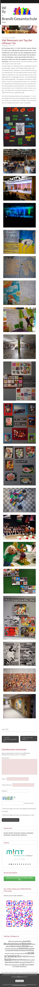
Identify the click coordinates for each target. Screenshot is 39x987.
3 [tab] (13, 864)
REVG (6, 964)
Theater (17, 966)
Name (4, 779)
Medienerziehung (18, 959)
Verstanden (19, 981)
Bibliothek (26, 943)
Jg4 (26, 953)
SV (23, 964)
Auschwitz (27, 941)
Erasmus (23, 950)
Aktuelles (5, 37)
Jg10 (17, 956)
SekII (20, 964)
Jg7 (6, 955)
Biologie (25, 946)
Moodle (6, 833)
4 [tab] (15, 864)
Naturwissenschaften (12, 962)
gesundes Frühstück (9, 953)
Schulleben (11, 37)
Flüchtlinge (30, 950)
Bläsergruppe (14, 948)
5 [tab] (17, 864)
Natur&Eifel (32, 959)
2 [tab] (11, 864)
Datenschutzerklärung (19, 985)
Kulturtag (32, 956)
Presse (27, 962)
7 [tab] (21, 864)
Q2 (33, 962)
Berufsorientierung (12, 943)
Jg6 (32, 952)
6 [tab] (19, 864)
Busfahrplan (23, 948)
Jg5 (29, 952)
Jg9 (12, 956)
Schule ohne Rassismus (13, 964)
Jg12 (25, 956)
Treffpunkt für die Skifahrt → (27, 738)
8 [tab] (23, 864)
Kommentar (6, 758)
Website (4, 791)
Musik (27, 960)
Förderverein (17, 833)
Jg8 (9, 956)
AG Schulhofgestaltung (17, 941)
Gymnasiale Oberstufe (20, 953)
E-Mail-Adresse (7, 785)
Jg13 (28, 956)
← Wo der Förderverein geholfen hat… (10, 739)
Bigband (8, 946)
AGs (9, 941)
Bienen (33, 944)
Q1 (31, 962)
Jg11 (21, 956)
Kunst (8, 959)
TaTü (6, 729)
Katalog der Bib (15, 835)
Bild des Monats (16, 946)
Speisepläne (30, 833)
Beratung (23, 833)
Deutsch (17, 950)
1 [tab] (9, 864)
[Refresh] (15, 797)
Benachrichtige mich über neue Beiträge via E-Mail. (19, 815)
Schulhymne (23, 835)
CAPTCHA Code (28, 803)
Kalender (10, 833)
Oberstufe (22, 962)
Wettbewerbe (23, 966)
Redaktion (5, 45)
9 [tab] (25, 864)
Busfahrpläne (7, 835)
